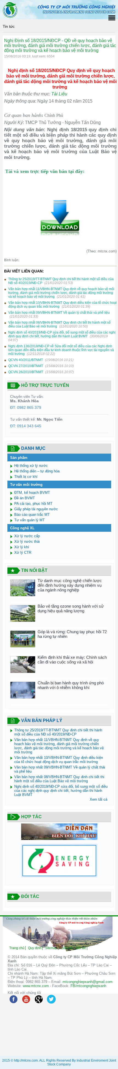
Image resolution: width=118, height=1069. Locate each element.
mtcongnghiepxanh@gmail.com (88, 982)
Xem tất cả (98, 799)
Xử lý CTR (22, 552)
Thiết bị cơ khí (26, 477)
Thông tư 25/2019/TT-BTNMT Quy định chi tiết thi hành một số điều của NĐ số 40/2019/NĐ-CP (58, 732)
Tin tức (9, 26)
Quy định (34, 948)
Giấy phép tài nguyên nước (36, 509)
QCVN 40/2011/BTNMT (26, 360)
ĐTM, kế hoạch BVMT (32, 493)
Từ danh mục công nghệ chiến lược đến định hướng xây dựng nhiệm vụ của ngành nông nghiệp (70, 585)
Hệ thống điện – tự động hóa (37, 471)
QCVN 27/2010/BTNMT (26, 366)
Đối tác (81, 948)
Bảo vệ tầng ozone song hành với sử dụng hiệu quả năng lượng (71, 608)
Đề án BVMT (24, 498)
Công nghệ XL (22, 528)
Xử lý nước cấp (27, 536)
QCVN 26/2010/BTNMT (26, 372)
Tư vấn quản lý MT (29, 520)
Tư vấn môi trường (26, 485)
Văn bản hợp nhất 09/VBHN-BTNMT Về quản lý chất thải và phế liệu (59, 313)
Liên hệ (66, 948)
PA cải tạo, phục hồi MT (33, 504)
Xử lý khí (21, 547)
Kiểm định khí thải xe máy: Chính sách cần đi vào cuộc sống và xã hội (72, 659)
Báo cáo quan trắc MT (32, 515)
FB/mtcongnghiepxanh (88, 986)
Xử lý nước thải (27, 541)
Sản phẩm (18, 458)
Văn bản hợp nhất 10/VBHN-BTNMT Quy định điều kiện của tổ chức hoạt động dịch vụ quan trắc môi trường (58, 760)
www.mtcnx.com (36, 986)
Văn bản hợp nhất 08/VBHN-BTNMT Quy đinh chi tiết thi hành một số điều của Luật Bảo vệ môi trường (59, 779)
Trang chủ (16, 948)
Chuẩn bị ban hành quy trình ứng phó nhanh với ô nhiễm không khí (71, 685)
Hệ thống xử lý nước (31, 466)
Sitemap (51, 948)
